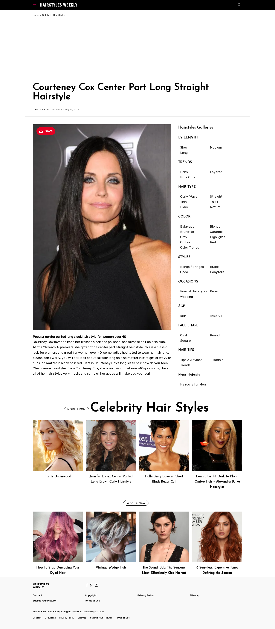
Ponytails (217, 272)
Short (184, 147)
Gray (183, 237)
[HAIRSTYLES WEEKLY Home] (57, 586)
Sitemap (194, 595)
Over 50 (216, 316)
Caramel (216, 232)
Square (185, 340)
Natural (215, 207)
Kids (183, 316)
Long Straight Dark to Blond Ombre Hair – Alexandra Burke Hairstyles (217, 482)
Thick (214, 202)
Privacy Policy (146, 595)
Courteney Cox (87, 368)
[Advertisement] (137, 50)
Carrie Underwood (58, 476)
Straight (216, 196)
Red (213, 242)
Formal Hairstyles (193, 291)
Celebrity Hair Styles (53, 15)
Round (215, 335)
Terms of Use (92, 600)
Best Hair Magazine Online (93, 611)
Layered (216, 172)
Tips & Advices (191, 360)
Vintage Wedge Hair (111, 567)
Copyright (91, 595)
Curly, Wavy (189, 196)
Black (184, 207)
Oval (183, 335)
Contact (37, 595)
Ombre (185, 242)
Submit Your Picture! (44, 600)
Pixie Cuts (187, 177)
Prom (214, 291)
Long (184, 153)
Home (36, 15)
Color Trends (189, 247)
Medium (216, 147)
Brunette (187, 232)
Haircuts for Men (193, 384)
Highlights (217, 237)
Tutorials (216, 360)
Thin (183, 202)
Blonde (215, 226)
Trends (185, 365)
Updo (184, 272)
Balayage (187, 226)
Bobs (184, 172)
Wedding (186, 297)
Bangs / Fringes (192, 267)
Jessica (44, 109)
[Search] (240, 5)
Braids (214, 267)
